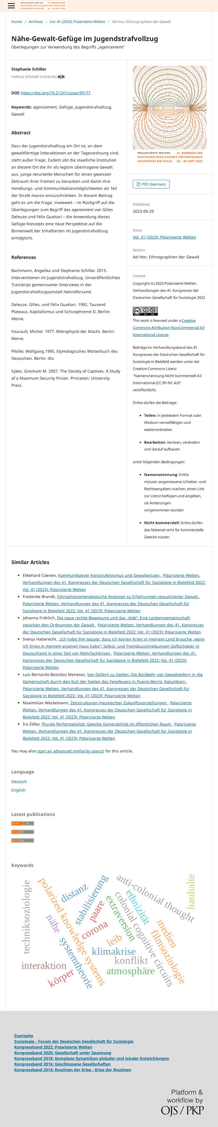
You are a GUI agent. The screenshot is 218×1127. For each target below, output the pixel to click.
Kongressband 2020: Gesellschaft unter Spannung (62, 1052)
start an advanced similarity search (70, 751)
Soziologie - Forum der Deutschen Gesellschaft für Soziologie (73, 1041)
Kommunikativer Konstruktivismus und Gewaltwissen (109, 575)
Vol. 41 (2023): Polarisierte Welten (77, 21)
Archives (36, 21)
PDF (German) (153, 184)
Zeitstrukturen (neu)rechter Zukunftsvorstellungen (119, 702)
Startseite (23, 1035)
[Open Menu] (11, 5)
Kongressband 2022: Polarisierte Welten (53, 1047)
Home (16, 21)
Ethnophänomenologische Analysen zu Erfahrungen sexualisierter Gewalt (128, 596)
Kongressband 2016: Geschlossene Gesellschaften (62, 1064)
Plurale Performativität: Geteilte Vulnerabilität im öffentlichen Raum (107, 724)
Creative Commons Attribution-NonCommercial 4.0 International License (168, 327)
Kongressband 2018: (34, 1058)
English (18, 790)
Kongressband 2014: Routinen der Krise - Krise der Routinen (72, 1069)
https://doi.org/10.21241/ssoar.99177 (56, 92)
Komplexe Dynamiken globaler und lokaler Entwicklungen (112, 1058)
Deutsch (19, 781)
